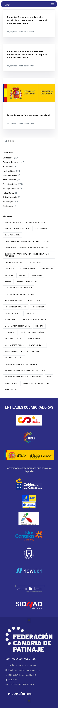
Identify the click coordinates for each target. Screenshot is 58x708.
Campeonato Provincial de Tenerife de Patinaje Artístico (27, 255)
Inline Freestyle (9, 179)
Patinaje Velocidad (11, 188)
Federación (25, 11)
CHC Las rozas (34, 262)
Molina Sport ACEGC (14, 345)
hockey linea (34, 300)
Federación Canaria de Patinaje (20, 294)
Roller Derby (8, 193)
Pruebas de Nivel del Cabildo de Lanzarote (25, 370)
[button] (29, 620)
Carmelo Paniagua (13, 262)
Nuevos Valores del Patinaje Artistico (23, 351)
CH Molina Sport (27, 269)
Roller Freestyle (10, 197)
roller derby (11, 383)
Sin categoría (9, 201)
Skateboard (8, 206)
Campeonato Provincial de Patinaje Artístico (26, 247)
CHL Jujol (9, 269)
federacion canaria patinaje (18, 288)
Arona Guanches (13, 222)
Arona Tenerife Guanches (17, 228)
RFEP (49, 377)
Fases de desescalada (27, 281)
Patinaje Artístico (10, 184)
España (8, 281)
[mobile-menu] (52, 4)
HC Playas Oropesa (13, 300)
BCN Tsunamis (41, 228)
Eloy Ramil (37, 275)
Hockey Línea (9, 171)
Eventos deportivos (11, 162)
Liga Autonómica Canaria (35, 319)
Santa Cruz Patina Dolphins (36, 383)
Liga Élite (9, 332)
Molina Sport (34, 339)
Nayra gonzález (37, 345)
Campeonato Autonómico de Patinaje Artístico (27, 241)
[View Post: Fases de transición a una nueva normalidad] (29, 93)
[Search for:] (29, 141)
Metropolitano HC (13, 339)
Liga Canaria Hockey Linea (17, 326)
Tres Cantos (11, 389)
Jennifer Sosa (11, 319)
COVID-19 (9, 275)
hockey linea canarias (15, 307)
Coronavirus (47, 269)
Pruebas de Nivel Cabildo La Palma (21, 364)
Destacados (13, 11)
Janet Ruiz (31, 313)
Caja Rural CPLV (12, 235)
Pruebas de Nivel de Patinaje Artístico (23, 377)
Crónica (22, 275)
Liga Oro (39, 326)
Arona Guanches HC (35, 222)
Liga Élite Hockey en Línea (32, 332)
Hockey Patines (10, 175)
